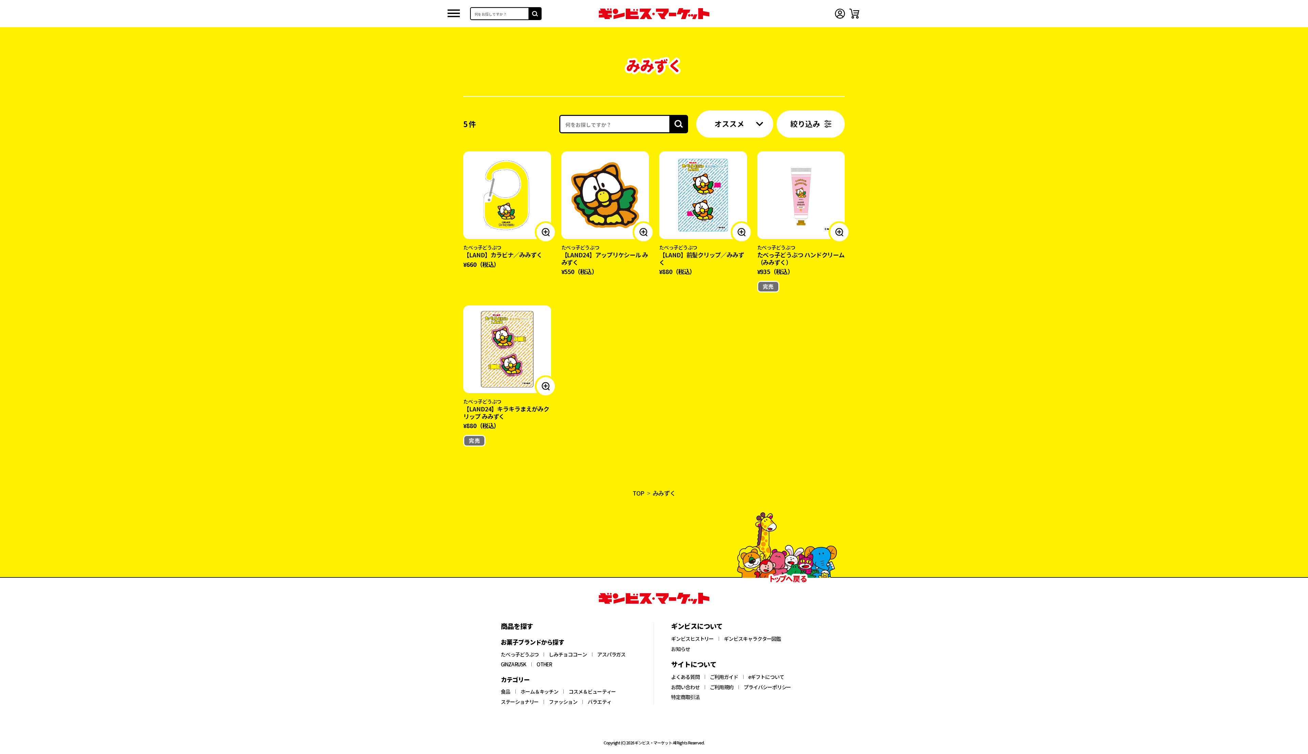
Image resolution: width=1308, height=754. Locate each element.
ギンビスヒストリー (692, 638)
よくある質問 (685, 677)
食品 (505, 691)
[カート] (854, 13)
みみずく (664, 492)
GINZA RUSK (513, 664)
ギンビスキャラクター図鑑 (752, 638)
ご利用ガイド (724, 677)
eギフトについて (766, 677)
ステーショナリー (520, 701)
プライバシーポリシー (767, 687)
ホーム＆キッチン (539, 691)
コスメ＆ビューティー (592, 691)
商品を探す (517, 626)
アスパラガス (611, 654)
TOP (638, 492)
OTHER (544, 664)
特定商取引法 (685, 697)
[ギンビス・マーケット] (654, 13)
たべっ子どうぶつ (520, 654)
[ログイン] (840, 13)
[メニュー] (454, 13)
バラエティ (599, 701)
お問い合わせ (685, 687)
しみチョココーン (568, 654)
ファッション (563, 701)
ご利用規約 (722, 687)
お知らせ (680, 649)
